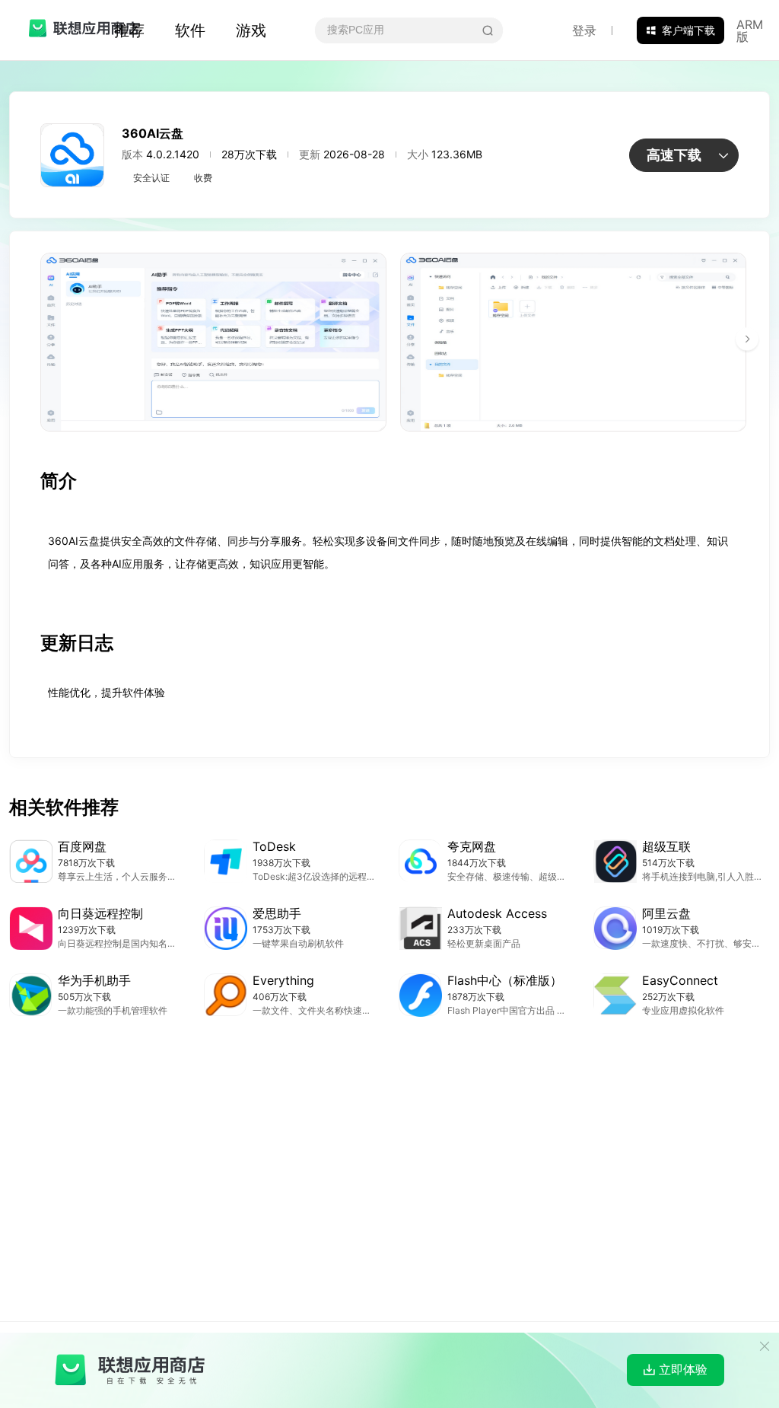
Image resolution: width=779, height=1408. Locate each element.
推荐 (129, 30)
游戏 (251, 30)
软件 (190, 30)
